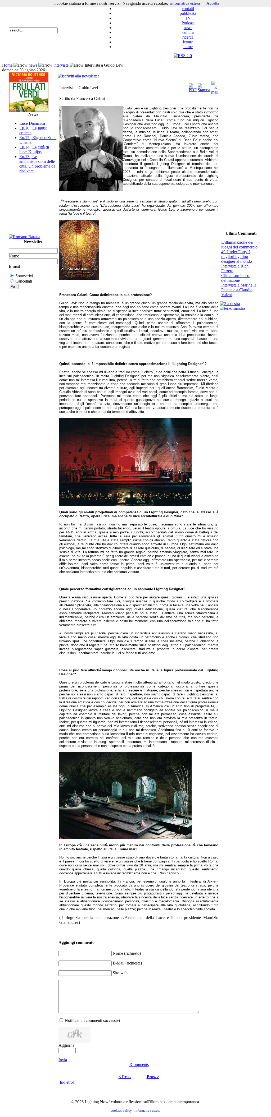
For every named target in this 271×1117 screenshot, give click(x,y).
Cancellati (23, 281)
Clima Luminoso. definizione (235, 278)
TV (188, 18)
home (188, 46)
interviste (61, 65)
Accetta (212, 3)
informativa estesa (185, 3)
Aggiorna (66, 1045)
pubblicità (188, 13)
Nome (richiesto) (127, 953)
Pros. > (153, 1076)
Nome (14, 256)
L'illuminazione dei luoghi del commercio (239, 244)
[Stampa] (204, 86)
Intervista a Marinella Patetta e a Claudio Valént (238, 290)
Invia (62, 1060)
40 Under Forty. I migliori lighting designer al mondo (236, 257)
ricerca (187, 37)
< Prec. (125, 1076)
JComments (139, 1064)
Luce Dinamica (32, 123)
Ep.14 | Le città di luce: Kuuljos (34, 149)
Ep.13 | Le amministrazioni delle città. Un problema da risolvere (37, 163)
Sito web (120, 973)
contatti (188, 8)
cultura (188, 32)
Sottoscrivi (24, 276)
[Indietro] (66, 1082)
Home (7, 65)
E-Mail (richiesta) (127, 963)
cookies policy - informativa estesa (135, 1111)
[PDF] (193, 86)
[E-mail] (214, 86)
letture (188, 42)
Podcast (188, 23)
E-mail (14, 266)
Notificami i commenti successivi (92, 1020)
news (188, 27)
